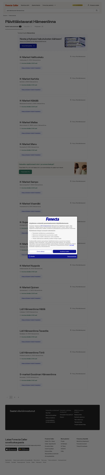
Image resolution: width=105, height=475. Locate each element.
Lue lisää (71, 245)
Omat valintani (40, 251)
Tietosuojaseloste (71, 256)
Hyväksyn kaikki (64, 251)
